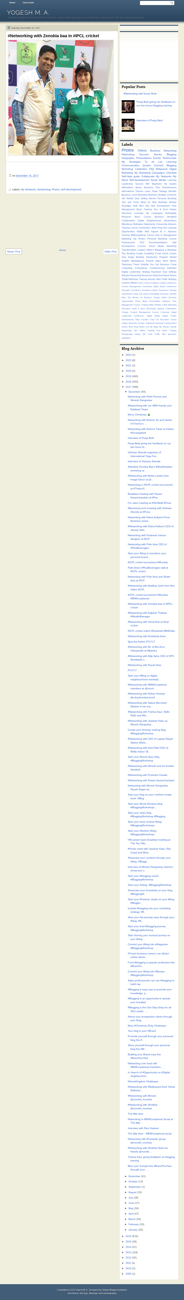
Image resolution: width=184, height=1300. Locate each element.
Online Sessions (168, 297)
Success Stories (150, 154)
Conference (171, 283)
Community (144, 228)
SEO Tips (144, 206)
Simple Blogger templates (114, 1290)
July (130, 1197)
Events (157, 158)
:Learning (171, 180)
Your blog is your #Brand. (142, 1031)
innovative (126, 309)
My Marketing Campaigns (149, 172)
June (131, 1203)
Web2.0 (150, 250)
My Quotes (170, 184)
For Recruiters (162, 319)
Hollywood (150, 323)
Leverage (138, 213)
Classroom (28, 2)
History (173, 209)
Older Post (111, 251)
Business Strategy (157, 195)
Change (125, 312)
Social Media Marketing (162, 246)
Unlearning (161, 224)
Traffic (157, 334)
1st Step (152, 202)
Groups (141, 323)
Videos (142, 150)
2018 (128, 381)
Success (139, 184)
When (151, 305)
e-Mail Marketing (169, 305)
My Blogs (154, 327)
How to (158, 235)
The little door (135, 1114)
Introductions (170, 220)
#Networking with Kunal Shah (140, 93)
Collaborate (148, 176)
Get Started (127, 198)
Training (144, 305)
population (126, 338)
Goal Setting (141, 198)
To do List (153, 161)
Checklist (171, 172)
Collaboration (128, 220)
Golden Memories (129, 323)
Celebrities (141, 169)
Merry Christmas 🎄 (139, 414)
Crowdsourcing (157, 268)
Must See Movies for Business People (141, 297)
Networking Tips (129, 330)
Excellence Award (150, 290)
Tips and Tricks (130, 202)
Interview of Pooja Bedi (149, 120)
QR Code (147, 334)
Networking (43, 189)
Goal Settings (169, 272)
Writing (158, 305)
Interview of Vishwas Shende (144, 461)
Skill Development (160, 206)
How (124, 257)
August (132, 1192)
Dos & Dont (161, 209)
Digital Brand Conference (164, 286)
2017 (128, 387)
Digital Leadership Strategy (136, 272)
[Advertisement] (62, 221)
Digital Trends (169, 316)
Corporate (165, 312)
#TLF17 (132, 670)
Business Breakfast (165, 217)
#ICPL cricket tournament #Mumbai (148, 562)
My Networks (28, 189)
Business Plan (152, 187)
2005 (128, 1273)
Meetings (162, 202)
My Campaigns (154, 213)
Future (173, 319)
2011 (128, 1263)
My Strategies (131, 161)
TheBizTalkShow (130, 279)
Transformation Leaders (134, 250)
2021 (128, 365)
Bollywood (161, 169)
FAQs (137, 319)
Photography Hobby (131, 334)
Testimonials (169, 158)
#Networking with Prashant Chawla (147, 775)
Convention (147, 286)
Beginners (157, 184)
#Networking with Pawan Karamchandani (151, 780)
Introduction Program (157, 257)
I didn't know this (158, 228)
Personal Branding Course (161, 239)
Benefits (172, 191)
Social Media (158, 180)
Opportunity (149, 224)
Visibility (145, 264)
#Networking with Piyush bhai (144, 665)
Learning (171, 161)
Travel (136, 264)
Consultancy (141, 268)
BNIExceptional (138, 235)
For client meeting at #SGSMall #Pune (149, 503)
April (131, 1213)
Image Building (136, 257)
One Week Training (166, 330)
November (134, 1176)
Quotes (146, 165)
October (133, 1181)
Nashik (173, 327)
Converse (171, 195)
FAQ (151, 169)
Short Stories (169, 261)
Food (152, 319)
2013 (128, 1252)
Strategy (163, 191)
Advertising (151, 309)
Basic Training (144, 209)
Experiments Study (130, 294)
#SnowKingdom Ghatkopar (143, 1081)
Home (12, 2)
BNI (147, 184)
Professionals (128, 242)
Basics (138, 187)
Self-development (71, 189)
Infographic (128, 158)
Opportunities (127, 301)
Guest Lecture (169, 253)
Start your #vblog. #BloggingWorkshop (149, 885)
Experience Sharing (167, 290)
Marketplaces (137, 261)
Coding (163, 283)
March (132, 1219)
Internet (152, 198)
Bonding (131, 253)
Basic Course (143, 217)
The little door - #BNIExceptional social (150, 1133)
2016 (128, 1236)
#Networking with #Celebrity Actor (147, 636)
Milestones (127, 224)
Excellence (136, 290)
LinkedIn (172, 294)
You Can (154, 264)
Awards (160, 309)
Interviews (127, 213)
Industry (125, 275)
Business (164, 264)
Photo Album (141, 301)
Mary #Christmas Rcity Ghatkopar (147, 1025)
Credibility (149, 253)
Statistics (166, 301)
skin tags (83, 1293)
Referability (170, 213)
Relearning (135, 275)
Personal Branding (166, 198)
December (134, 391)
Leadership (127, 184)
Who (164, 334)
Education (126, 290)
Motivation (138, 224)
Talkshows (127, 264)
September (134, 1187)
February (133, 1224)
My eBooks (164, 327)
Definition (171, 268)
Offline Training (147, 330)
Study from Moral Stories (164, 275)
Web (147, 231)
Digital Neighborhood (149, 220)
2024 (128, 355)
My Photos (139, 239)
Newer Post (13, 251)
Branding (142, 195)
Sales (158, 261)
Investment (73, 1293)
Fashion (144, 319)
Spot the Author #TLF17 (141, 641)
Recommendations (158, 242)
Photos (55, 189)
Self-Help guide (131, 176)
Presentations (144, 158)
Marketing (126, 239)
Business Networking (163, 150)
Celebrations (170, 309)
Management (170, 235)
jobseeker (172, 334)
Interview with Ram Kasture (143, 1128)
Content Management (131, 286)
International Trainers (132, 191)
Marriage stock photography (102, 1293)
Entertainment (128, 319)
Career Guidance (151, 283)
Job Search (144, 294)
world (134, 309)
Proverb (150, 261)
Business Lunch (130, 195)
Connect (159, 165)
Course (150, 235)
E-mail (158, 253)
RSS (142, 242)
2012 (128, 1257)
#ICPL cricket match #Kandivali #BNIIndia (151, 631)
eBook (133, 283)
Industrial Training (163, 323)
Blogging (171, 154)
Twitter (140, 231)
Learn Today (151, 191)
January (133, 1229)
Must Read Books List (139, 327)
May (130, 1208)
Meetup (172, 202)
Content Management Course (144, 312)
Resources (146, 275)
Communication (130, 165)
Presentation (154, 301)
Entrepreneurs (169, 187)
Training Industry (147, 279)
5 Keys (140, 283)
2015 (128, 1241)
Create (139, 253)
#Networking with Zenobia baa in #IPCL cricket (53, 35)
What (143, 202)
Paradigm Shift (129, 206)
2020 (128, 371)
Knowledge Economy (159, 294)
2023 (128, 360)
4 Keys (141, 309)
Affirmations (127, 187)
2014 (128, 1247)
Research (126, 217)
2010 (128, 1268)
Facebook (156, 272)
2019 (128, 376)
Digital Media (153, 316)
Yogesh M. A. (28, 12)
